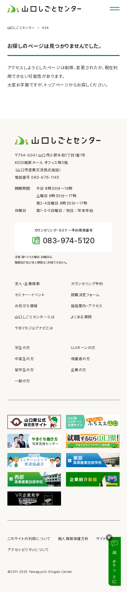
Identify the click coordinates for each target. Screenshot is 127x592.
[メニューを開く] (114, 8)
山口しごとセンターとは (35, 317)
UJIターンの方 (83, 348)
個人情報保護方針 (73, 539)
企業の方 (78, 370)
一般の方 (22, 381)
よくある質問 (81, 317)
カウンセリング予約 (87, 284)
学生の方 (22, 348)
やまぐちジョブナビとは (34, 328)
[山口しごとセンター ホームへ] (44, 8)
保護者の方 (80, 359)
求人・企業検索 (27, 284)
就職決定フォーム (85, 295)
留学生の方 (24, 370)
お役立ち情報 (26, 306)
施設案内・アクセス (86, 306)
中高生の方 (24, 359)
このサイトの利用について (29, 539)
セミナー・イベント (30, 295)
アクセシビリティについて (28, 550)
